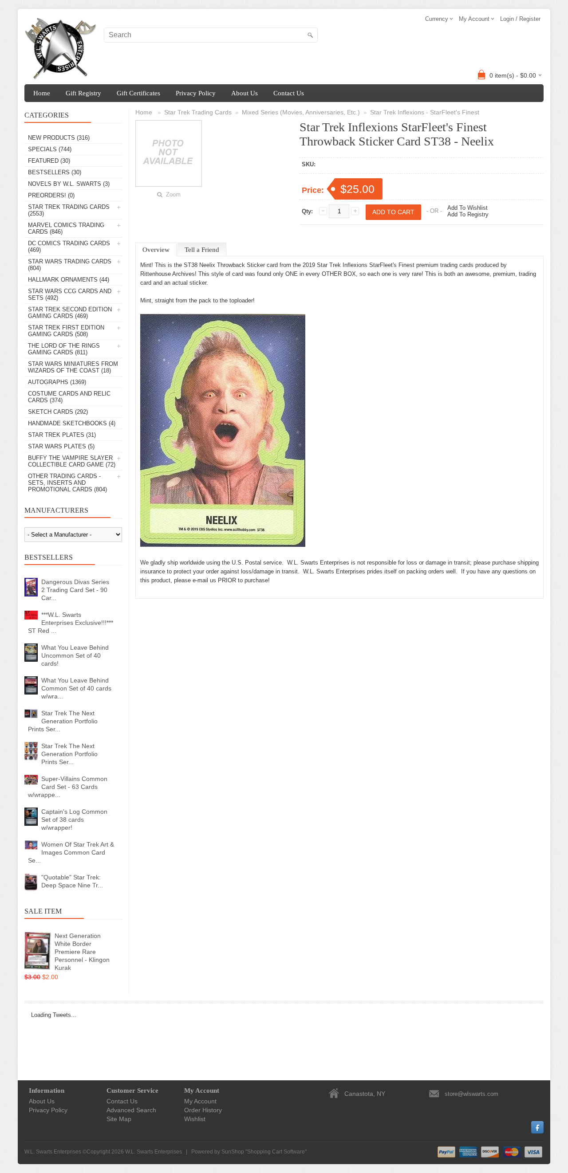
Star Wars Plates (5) (61, 446)
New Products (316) (59, 137)
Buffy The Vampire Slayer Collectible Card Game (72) (71, 461)
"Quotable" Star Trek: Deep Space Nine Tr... (72, 881)
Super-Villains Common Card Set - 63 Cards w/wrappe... (67, 786)
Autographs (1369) (57, 382)
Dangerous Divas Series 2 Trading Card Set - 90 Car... (75, 589)
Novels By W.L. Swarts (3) (69, 183)
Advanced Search (131, 1110)
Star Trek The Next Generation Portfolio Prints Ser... (63, 721)
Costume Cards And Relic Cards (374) (69, 397)
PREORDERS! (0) (51, 195)
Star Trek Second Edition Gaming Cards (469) (70, 312)
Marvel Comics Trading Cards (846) (66, 228)
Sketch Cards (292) (58, 411)
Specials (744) (49, 149)
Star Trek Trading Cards (198, 112)
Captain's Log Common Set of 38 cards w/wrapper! (74, 819)
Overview (156, 249)
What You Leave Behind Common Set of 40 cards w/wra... (76, 688)
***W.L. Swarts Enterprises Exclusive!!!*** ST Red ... (70, 622)
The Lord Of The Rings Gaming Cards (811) (64, 349)
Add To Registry (468, 214)
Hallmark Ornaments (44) (68, 279)
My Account (200, 1101)
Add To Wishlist (467, 207)
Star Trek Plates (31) (62, 435)
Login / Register (520, 19)
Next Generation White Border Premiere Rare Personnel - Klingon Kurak (82, 951)
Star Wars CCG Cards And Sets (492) (69, 294)
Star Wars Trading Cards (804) (69, 264)
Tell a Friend (202, 249)
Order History (203, 1110)
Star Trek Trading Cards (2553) (69, 210)
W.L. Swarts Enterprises (153, 1152)
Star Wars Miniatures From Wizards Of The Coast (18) (73, 367)
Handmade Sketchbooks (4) (71, 423)
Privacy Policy (196, 93)
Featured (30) (49, 160)
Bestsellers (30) (54, 172)
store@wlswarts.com (471, 1094)
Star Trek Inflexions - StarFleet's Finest (424, 112)
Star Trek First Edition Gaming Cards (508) (66, 330)
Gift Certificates (138, 93)
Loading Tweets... (53, 1015)
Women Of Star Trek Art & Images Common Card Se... (71, 852)
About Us (244, 93)
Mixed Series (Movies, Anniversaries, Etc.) (301, 112)
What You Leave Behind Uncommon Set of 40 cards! (75, 655)
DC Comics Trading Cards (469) (69, 246)
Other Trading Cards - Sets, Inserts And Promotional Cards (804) (67, 483)
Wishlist (194, 1118)
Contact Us (288, 93)
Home (41, 93)
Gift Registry (83, 93)
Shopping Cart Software (276, 1152)
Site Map (118, 1118)
